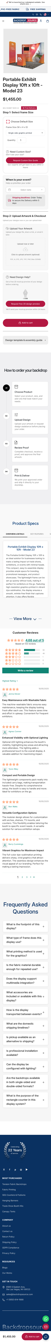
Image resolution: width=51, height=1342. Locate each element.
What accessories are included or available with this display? (25, 996)
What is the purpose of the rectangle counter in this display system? (25, 1099)
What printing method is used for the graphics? (25, 953)
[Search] (33, 14)
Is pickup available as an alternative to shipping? (25, 1039)
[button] (25, 247)
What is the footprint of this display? (25, 926)
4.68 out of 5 (35, 640)
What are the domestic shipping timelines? (25, 1025)
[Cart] (47, 21)
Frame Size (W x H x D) (17, 127)
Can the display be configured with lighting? (25, 1066)
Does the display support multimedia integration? (25, 980)
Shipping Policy (9, 1242)
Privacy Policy (8, 1253)
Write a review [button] (25, 670)
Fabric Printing (9, 1189)
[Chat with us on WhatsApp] (45, 1319)
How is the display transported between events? (25, 1012)
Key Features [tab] (36, 534)
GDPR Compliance (10, 1247)
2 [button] (22, 877)
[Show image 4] (28, 66)
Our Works (7, 1273)
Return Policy (8, 1236)
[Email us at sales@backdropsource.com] (45, 1327)
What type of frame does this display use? (25, 939)
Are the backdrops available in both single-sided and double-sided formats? (25, 1082)
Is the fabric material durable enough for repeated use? (25, 967)
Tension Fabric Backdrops (14, 1184)
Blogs (4, 1267)
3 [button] (26, 877)
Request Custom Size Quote (25, 160)
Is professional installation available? (25, 1052)
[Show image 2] (24, 66)
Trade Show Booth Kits (12, 1206)
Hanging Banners (10, 1200)
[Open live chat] (45, 1336)
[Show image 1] (22, 66)
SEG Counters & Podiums (13, 1195)
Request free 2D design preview (25, 304)
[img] (10, 689)
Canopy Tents (8, 1211)
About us (6, 1226)
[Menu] (3, 21)
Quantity (11, 140)
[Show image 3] (26, 66)
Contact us (7, 1231)
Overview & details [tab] (15, 534)
